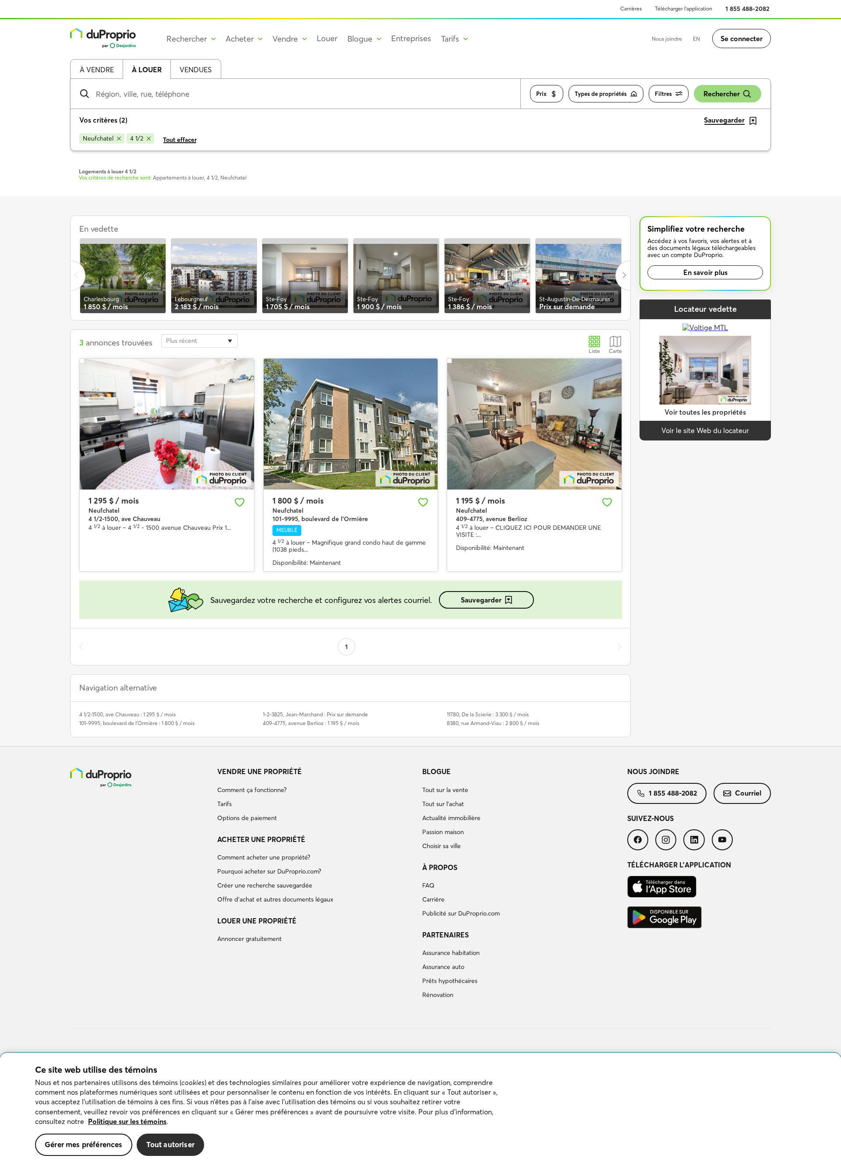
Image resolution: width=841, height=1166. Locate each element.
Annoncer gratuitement (249, 939)
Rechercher (721, 93)
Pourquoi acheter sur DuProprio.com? (269, 871)
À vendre (97, 69)
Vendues (196, 69)
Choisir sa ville (441, 846)
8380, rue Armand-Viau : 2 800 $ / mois (493, 723)
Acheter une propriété (261, 839)
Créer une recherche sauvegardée (264, 885)
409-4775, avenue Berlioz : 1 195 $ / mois (311, 723)
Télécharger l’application (683, 8)
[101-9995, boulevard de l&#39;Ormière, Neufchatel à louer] (351, 424)
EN (696, 38)
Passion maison (443, 832)
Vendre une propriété (259, 771)
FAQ (428, 885)
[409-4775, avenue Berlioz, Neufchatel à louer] (534, 424)
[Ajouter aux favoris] (239, 502)
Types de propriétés (601, 93)
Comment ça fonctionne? (251, 790)
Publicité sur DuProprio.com (461, 913)
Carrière (433, 899)
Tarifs (224, 804)
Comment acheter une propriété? (263, 857)
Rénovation (437, 995)
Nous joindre (667, 38)
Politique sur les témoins (127, 1121)
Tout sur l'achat (443, 804)
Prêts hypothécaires (449, 981)
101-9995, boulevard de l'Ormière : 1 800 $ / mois (136, 723)
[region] (420, 1109)
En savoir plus (705, 272)
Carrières (631, 8)
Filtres (663, 93)
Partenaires (445, 935)
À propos (439, 867)
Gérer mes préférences (84, 1144)
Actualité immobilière (451, 818)
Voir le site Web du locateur (705, 430)
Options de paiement (247, 818)
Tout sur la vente (445, 790)
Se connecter (742, 38)
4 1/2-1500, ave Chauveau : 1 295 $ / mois (127, 714)
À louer (147, 69)
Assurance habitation (451, 953)
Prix (541, 93)
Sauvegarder (481, 599)
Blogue (436, 771)
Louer (327, 38)
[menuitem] (316, 796)
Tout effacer (180, 140)
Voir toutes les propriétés (705, 412)
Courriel (748, 793)
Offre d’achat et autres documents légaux (275, 899)
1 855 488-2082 (747, 9)
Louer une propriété (257, 920)
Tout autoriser (170, 1144)
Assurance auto (443, 967)
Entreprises (411, 38)
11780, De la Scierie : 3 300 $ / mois (488, 714)
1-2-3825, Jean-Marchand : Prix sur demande (315, 714)
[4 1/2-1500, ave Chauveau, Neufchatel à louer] (167, 424)
